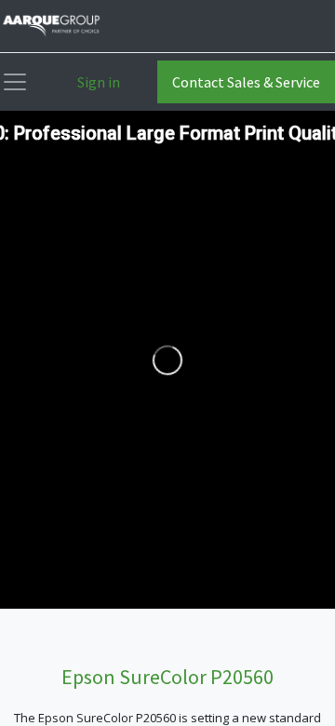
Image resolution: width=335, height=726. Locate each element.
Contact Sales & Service (246, 82)
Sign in (98, 82)
